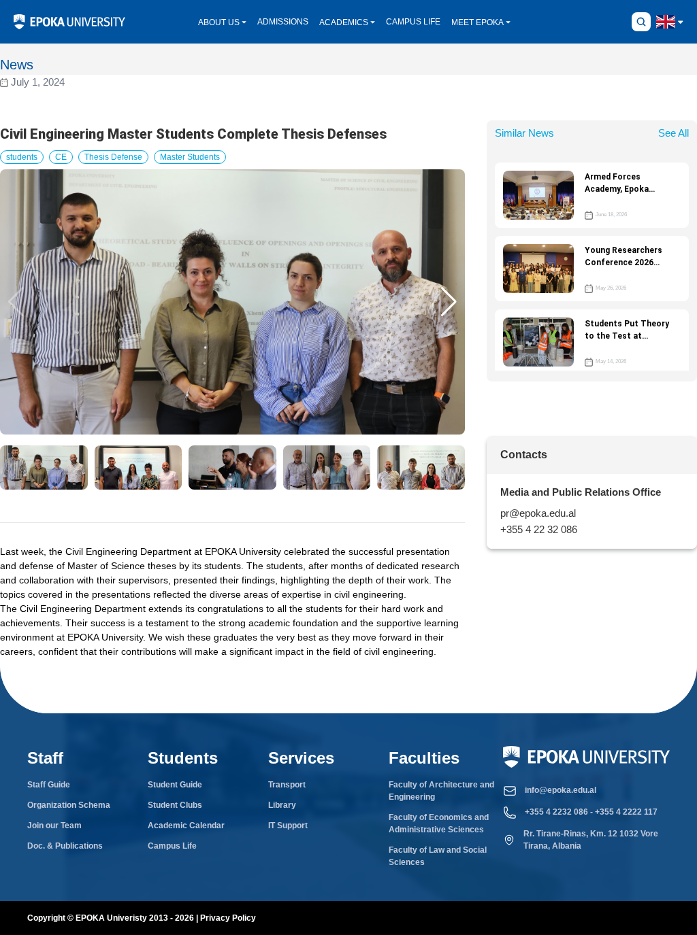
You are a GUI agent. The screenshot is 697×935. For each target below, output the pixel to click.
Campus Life (172, 846)
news (16, 64)
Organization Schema (68, 805)
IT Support (288, 825)
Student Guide (175, 784)
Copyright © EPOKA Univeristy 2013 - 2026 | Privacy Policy (141, 918)
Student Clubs (175, 805)
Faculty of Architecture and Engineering (441, 791)
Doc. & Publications (65, 846)
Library (282, 805)
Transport (287, 784)
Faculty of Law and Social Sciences (438, 856)
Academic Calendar (186, 825)
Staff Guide (48, 784)
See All (673, 133)
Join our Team (54, 825)
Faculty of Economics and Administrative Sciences (439, 823)
